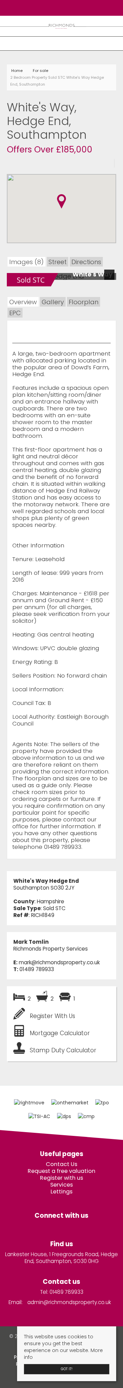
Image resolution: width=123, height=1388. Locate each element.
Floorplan (83, 302)
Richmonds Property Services (50, 948)
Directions (86, 262)
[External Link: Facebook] (59, 7)
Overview (23, 302)
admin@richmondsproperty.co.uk (69, 1302)
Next (110, 279)
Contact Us (61, 1164)
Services (61, 1184)
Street (58, 262)
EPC (15, 313)
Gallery (53, 302)
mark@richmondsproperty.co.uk (59, 962)
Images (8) (26, 262)
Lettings (61, 1191)
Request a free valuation (61, 1171)
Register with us (61, 1178)
